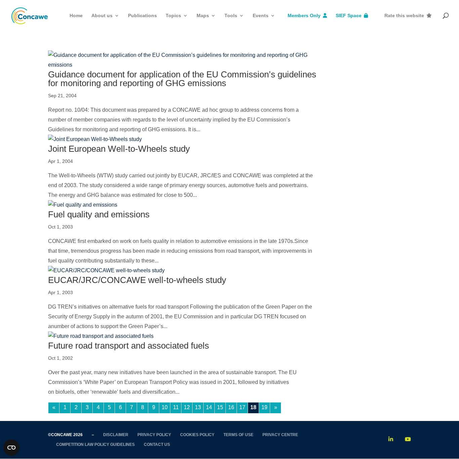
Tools (230, 15)
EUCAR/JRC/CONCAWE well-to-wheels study (137, 280)
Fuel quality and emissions (99, 214)
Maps (203, 15)
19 (264, 407)
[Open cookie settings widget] (11, 447)
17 (242, 407)
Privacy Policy (154, 434)
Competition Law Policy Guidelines (95, 444)
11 (176, 407)
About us (102, 15)
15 (220, 407)
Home (76, 15)
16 (231, 407)
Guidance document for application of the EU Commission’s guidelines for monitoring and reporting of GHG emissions (182, 78)
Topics (173, 15)
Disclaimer (115, 434)
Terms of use (238, 434)
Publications (142, 15)
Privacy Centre (280, 434)
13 (198, 407)
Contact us (157, 444)
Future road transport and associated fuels (128, 346)
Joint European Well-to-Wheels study (119, 149)
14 (209, 407)
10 (165, 407)
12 (187, 407)
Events (260, 15)
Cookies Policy (197, 434)
